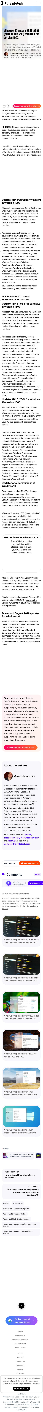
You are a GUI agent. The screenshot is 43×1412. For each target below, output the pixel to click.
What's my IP (20, 1336)
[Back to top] (21, 1306)
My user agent (20, 1343)
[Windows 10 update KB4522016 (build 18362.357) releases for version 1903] (21, 926)
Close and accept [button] (21, 1389)
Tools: (20, 1332)
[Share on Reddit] (4, 106)
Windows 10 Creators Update (14, 1214)
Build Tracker (20, 1347)
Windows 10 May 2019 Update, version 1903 (21, 119)
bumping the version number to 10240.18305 (19, 601)
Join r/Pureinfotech (31, 863)
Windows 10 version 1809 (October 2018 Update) (19, 1225)
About (20, 1353)
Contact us (20, 1361)
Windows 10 (18, 1203)
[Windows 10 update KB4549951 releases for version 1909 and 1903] (21, 1116)
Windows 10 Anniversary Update (16, 1209)
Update (6, 1203)
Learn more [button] (36, 1384)
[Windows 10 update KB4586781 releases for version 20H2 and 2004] (21, 1078)
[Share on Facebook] (12, 106)
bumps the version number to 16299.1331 (20, 505)
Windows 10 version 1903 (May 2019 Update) (17, 1232)
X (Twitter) (20, 1373)
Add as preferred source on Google (22, 1320)
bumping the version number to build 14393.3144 (20, 588)
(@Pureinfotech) (28, 53)
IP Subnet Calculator (20, 1340)
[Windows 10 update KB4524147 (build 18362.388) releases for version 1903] (21, 964)
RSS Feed (20, 1365)
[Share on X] (8, 106)
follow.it (20, 1369)
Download (25, 296)
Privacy (20, 1357)
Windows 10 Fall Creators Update (16, 1219)
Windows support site (11, 211)
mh (31, 1407)
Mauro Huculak (17, 53)
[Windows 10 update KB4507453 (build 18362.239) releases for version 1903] (21, 1002)
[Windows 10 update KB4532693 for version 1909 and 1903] (21, 1040)
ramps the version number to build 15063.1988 (20, 526)
